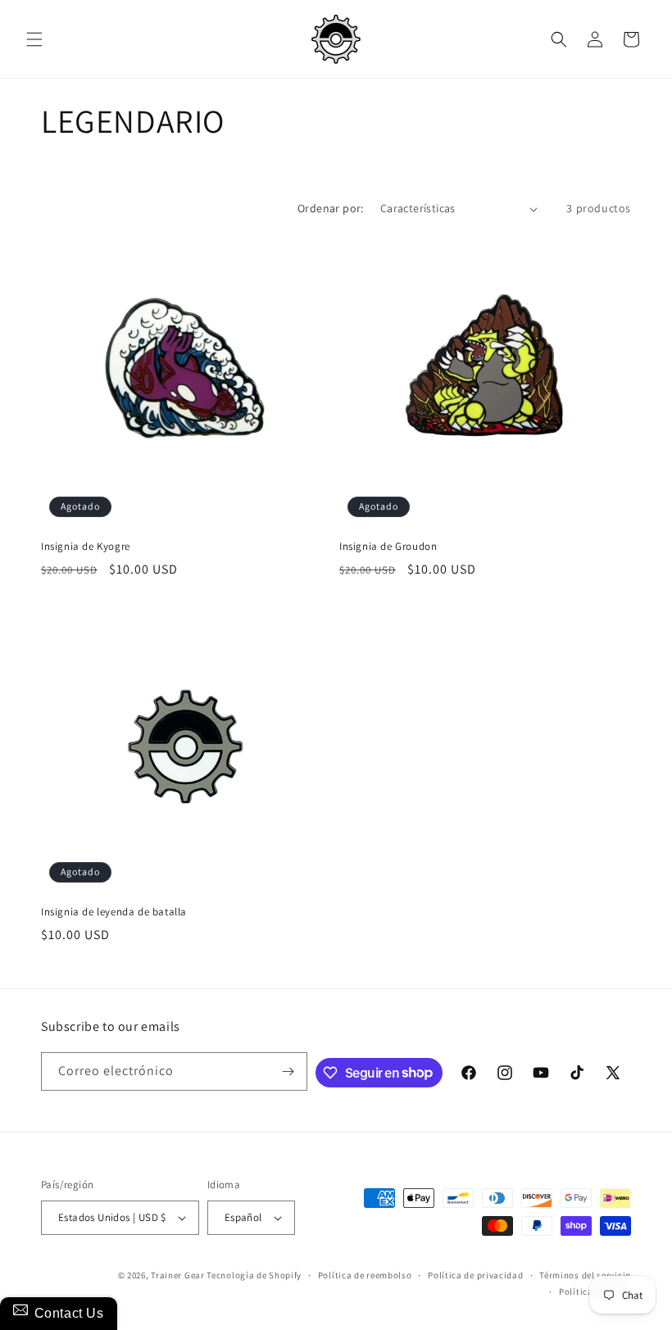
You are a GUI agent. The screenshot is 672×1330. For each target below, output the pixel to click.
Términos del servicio (585, 1275)
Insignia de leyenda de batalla (114, 912)
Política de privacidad (475, 1275)
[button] (34, 39)
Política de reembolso (365, 1275)
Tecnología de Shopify (254, 1275)
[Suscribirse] (288, 1071)
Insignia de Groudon (388, 546)
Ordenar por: (330, 208)
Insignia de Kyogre (85, 546)
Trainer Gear (177, 1275)
